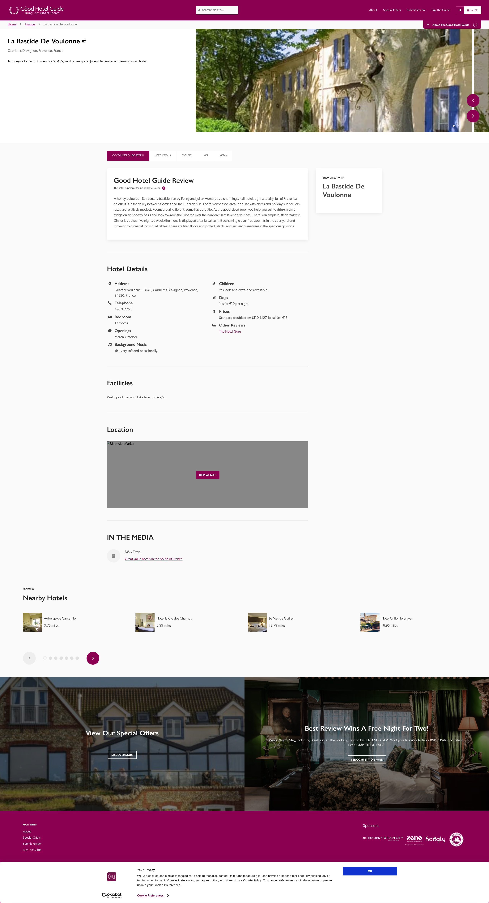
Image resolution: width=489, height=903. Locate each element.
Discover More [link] (122, 754)
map (206, 155)
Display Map (207, 475)
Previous (473, 100)
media (223, 155)
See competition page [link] (367, 759)
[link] (199, 10)
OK (370, 871)
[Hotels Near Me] (460, 10)
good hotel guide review (128, 155)
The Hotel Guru (230, 332)
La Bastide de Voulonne (60, 24)
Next (473, 116)
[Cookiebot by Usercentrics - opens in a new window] (112, 895)
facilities (187, 155)
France (30, 24)
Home (12, 24)
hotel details (163, 155)
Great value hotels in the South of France (153, 559)
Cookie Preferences (150, 895)
